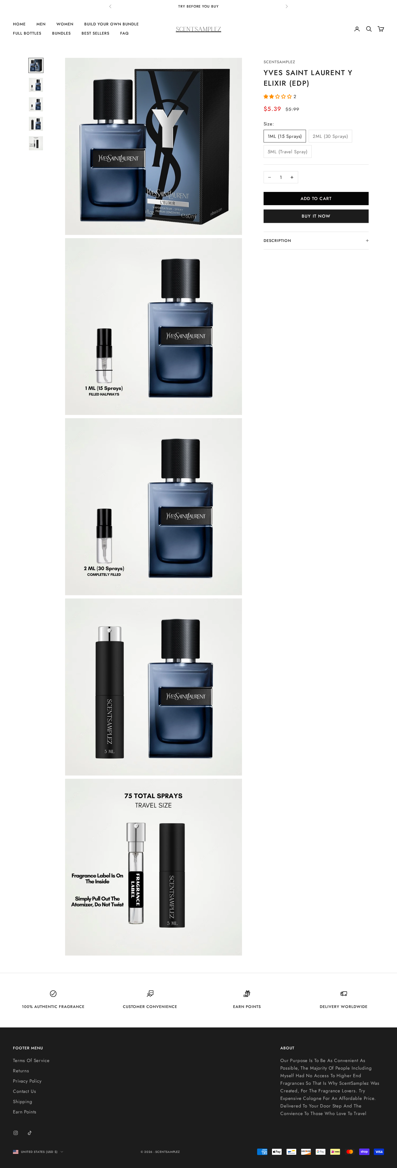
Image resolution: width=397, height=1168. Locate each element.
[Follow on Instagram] (15, 1133)
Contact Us (24, 1091)
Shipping (22, 1101)
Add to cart (316, 198)
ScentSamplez (279, 62)
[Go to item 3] (35, 104)
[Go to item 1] (35, 65)
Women (64, 24)
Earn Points (24, 1112)
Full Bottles (27, 33)
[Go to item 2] (35, 84)
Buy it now (316, 216)
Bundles (61, 33)
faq (124, 33)
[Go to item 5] (35, 143)
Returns (21, 1070)
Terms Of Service (31, 1060)
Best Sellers (95, 33)
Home (19, 24)
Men (41, 24)
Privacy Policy (27, 1081)
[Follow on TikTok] (29, 1133)
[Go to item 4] (35, 123)
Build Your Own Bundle (111, 24)
